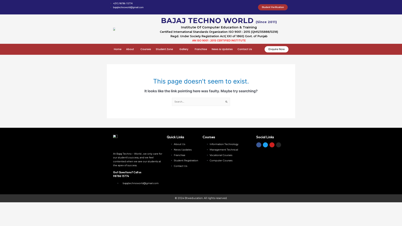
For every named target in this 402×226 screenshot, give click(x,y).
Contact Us (244, 49)
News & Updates (222, 49)
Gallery (183, 49)
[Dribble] (242, 7)
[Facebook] (223, 7)
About (130, 49)
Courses (145, 49)
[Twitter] (229, 7)
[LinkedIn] (236, 7)
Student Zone (164, 49)
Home (117, 49)
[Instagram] (248, 7)
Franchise (201, 49)
